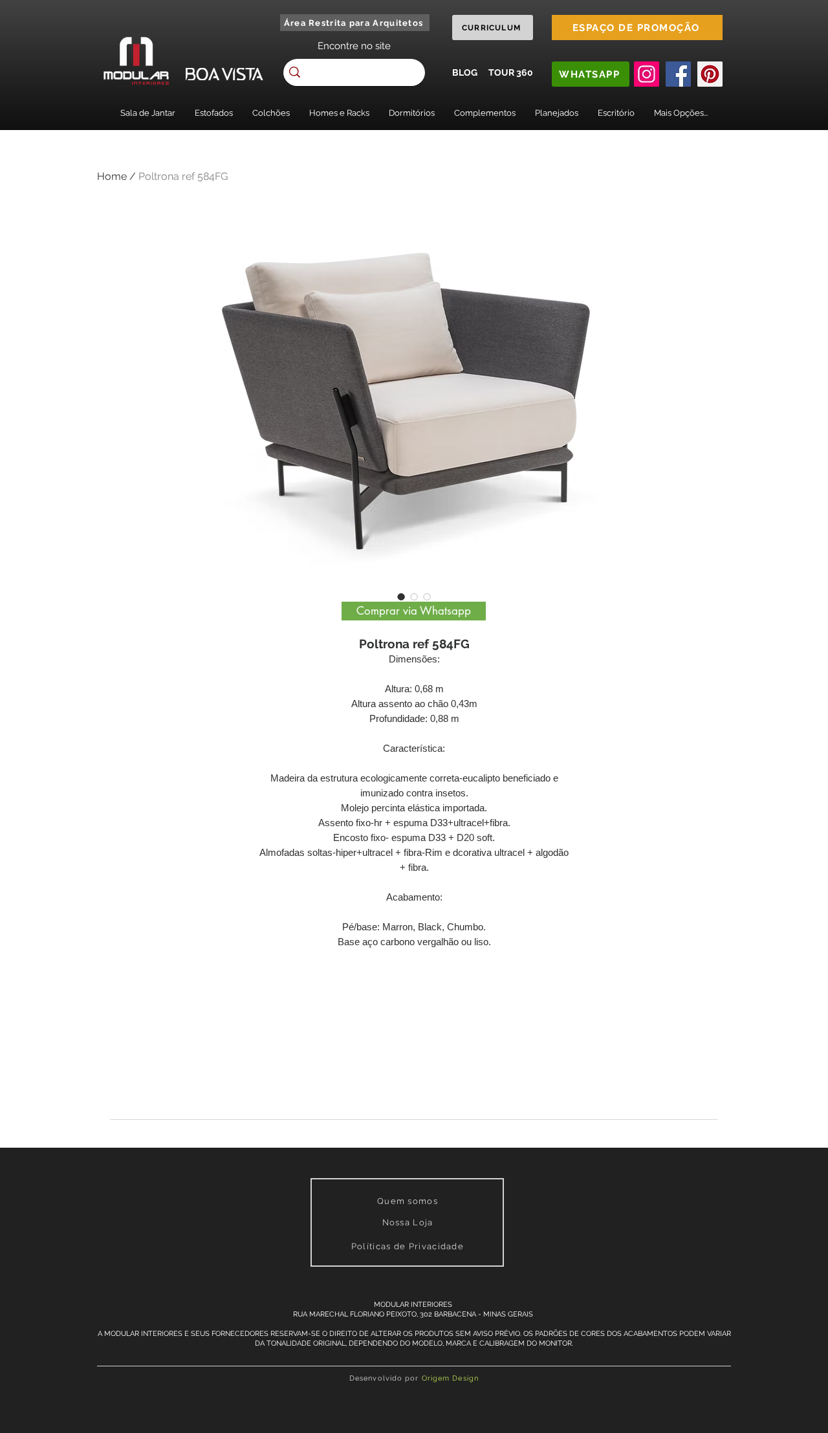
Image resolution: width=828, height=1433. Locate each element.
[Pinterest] (710, 74)
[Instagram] (646, 74)
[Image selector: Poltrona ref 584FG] (401, 596)
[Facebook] (678, 74)
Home (112, 176)
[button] (148, 113)
